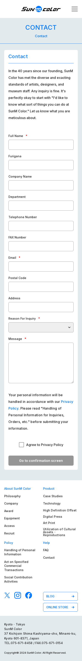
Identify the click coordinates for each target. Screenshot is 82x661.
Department (17, 197)
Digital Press (52, 516)
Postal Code (17, 278)
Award (8, 511)
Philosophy (12, 496)
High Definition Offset (60, 510)
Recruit (9, 533)
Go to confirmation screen (41, 461)
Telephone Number (22, 217)
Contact (49, 557)
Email (14, 257)
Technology (52, 503)
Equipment (12, 518)
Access (9, 526)
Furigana (14, 156)
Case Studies (53, 496)
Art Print (49, 523)
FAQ (46, 550)
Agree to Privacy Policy (44, 445)
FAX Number (17, 237)
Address (14, 298)
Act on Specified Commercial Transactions (16, 566)
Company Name (20, 176)
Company (11, 503)
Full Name (17, 136)
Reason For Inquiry (24, 318)
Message (17, 339)
